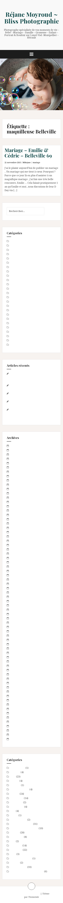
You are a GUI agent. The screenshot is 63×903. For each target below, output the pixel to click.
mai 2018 (15, 514)
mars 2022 (16, 467)
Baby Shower (17, 241)
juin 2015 (15, 635)
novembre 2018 (18, 506)
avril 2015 (15, 639)
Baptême (15, 245)
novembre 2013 (18, 713)
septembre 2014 (19, 670)
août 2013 (15, 726)
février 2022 (17, 471)
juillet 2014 (16, 678)
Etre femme (16, 271)
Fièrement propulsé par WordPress (22, 893)
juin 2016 (15, 592)
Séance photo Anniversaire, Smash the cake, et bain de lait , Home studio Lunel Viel (30, 377)
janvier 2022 (17, 476)
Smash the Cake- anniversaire (27, 344)
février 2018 (17, 523)
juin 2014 (15, 682)
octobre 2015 (17, 622)
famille (14, 288)
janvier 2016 (17, 609)
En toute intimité (19, 262)
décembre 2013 (18, 708)
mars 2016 (16, 601)
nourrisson (16, 323)
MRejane (27, 162)
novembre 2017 (18, 536)
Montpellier (16, 310)
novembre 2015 (18, 618)
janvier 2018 (17, 527)
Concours (15, 258)
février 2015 (17, 648)
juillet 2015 (16, 631)
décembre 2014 (18, 657)
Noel (12, 314)
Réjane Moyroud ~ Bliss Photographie (31, 17)
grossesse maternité (21, 297)
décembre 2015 (18, 614)
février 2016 (17, 605)
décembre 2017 (18, 532)
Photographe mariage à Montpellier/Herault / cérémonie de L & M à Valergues (31, 413)
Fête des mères (18, 293)
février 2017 (17, 566)
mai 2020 (15, 488)
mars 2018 (16, 519)
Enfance (14, 267)
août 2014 (15, 674)
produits (14, 336)
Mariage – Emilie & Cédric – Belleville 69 (28, 152)
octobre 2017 (17, 540)
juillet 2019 (16, 493)
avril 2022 (15, 463)
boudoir (14, 254)
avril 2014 (15, 691)
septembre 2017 (19, 545)
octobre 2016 (17, 575)
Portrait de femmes (21, 331)
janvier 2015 (17, 652)
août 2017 (15, 549)
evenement (16, 275)
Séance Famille (18, 340)
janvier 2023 (17, 450)
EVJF (12, 284)
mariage (36, 162)
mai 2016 (15, 596)
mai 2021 (15, 484)
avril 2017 (15, 558)
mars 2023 (16, 445)
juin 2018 (15, 510)
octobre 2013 (17, 717)
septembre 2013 (19, 721)
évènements (17, 280)
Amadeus (54, 893)
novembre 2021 (18, 480)
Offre (13, 327)
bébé (13, 249)
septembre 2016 (19, 579)
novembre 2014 (18, 661)
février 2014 (17, 700)
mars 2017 (16, 562)
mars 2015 (16, 644)
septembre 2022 (19, 458)
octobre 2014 (17, 665)
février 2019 (17, 497)
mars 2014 (16, 695)
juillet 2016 (16, 588)
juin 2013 (15, 734)
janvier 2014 (17, 704)
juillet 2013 (16, 730)
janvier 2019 (17, 501)
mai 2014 (15, 687)
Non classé (16, 318)
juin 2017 (15, 553)
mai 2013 (15, 739)
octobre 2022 (17, 454)
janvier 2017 (17, 570)
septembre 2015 (19, 626)
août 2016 (15, 583)
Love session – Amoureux (24, 301)
